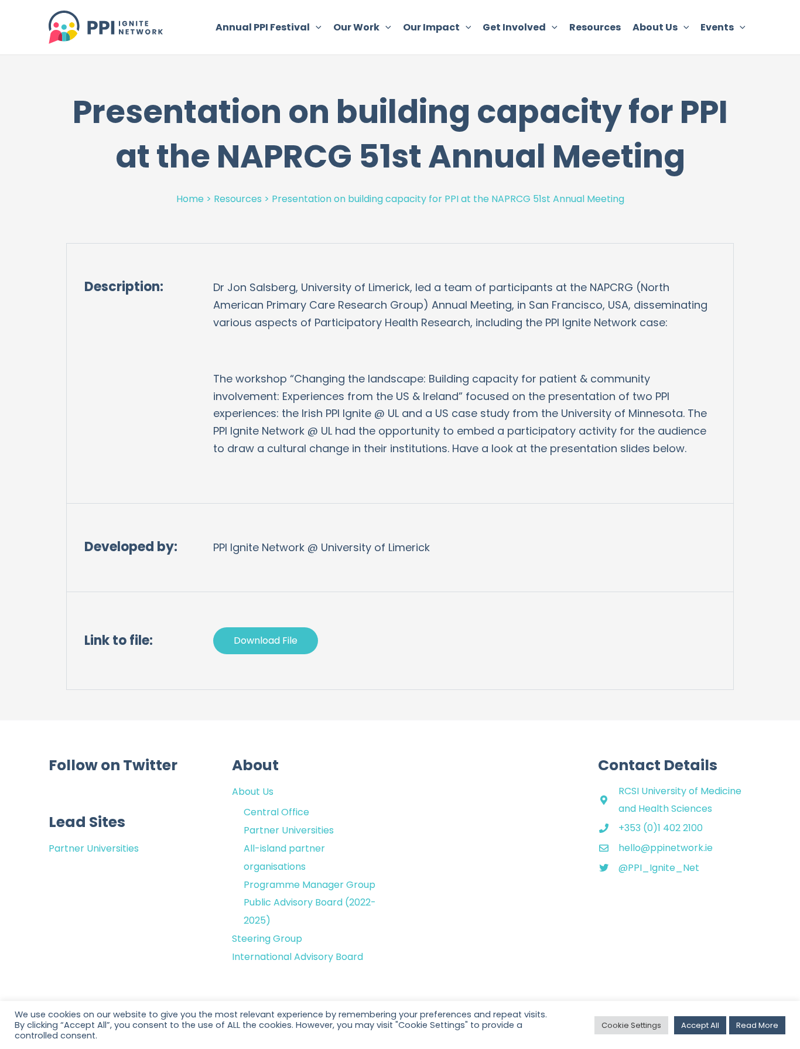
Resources (238, 199)
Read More (757, 1025)
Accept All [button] (700, 1025)
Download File (266, 640)
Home (190, 199)
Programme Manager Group (309, 884)
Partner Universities (94, 848)
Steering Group (267, 938)
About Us (252, 791)
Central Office (276, 812)
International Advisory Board (297, 956)
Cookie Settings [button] (631, 1025)
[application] (316, 27)
